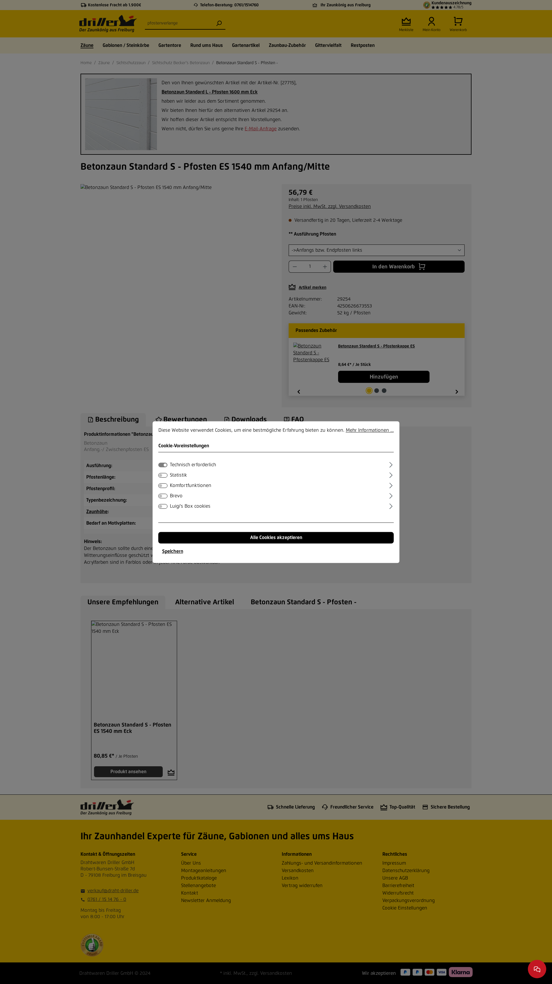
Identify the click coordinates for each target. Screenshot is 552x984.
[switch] (163, 475)
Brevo (176, 496)
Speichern (172, 551)
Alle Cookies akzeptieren (276, 537)
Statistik (178, 475)
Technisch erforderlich (193, 465)
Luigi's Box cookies (190, 506)
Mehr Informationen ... (370, 430)
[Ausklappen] (391, 464)
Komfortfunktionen (190, 485)
